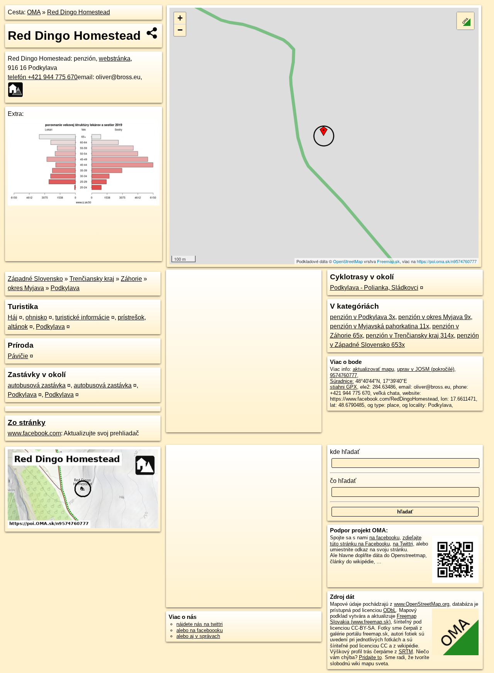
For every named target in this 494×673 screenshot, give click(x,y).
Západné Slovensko (35, 278)
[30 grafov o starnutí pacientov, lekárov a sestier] (83, 203)
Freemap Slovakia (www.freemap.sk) (373, 619)
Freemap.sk (388, 261)
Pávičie (18, 356)
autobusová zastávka (37, 385)
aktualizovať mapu (373, 369)
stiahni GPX (343, 387)
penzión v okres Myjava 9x (434, 317)
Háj (12, 317)
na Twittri (403, 544)
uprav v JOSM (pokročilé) (425, 369)
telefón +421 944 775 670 (43, 77)
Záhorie (131, 278)
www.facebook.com (34, 433)
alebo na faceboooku (199, 630)
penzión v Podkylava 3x (362, 317)
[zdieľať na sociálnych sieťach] (152, 33)
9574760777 (343, 375)
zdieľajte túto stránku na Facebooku (375, 540)
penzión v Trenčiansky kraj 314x (410, 335)
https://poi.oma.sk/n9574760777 (447, 261)
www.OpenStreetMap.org (421, 604)
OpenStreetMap (348, 261)
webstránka (114, 58)
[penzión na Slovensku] (17, 89)
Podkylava (65, 288)
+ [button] (180, 18)
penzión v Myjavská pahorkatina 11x (379, 326)
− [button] (180, 30)
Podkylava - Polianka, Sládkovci (374, 287)
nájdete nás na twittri (199, 624)
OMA (34, 12)
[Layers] (465, 20)
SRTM (406, 651)
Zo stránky (27, 422)
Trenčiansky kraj (91, 278)
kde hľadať (345, 452)
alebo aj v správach (198, 636)
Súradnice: (342, 381)
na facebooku (384, 537)
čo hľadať (343, 481)
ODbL (389, 610)
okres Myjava (26, 288)
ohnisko (36, 317)
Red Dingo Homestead (78, 12)
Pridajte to (370, 657)
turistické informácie (82, 317)
